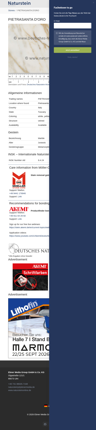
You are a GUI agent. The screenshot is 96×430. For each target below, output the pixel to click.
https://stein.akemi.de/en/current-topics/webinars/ (32, 227)
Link (20, 196)
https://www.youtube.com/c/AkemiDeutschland (30, 236)
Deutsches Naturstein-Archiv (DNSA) (42, 85)
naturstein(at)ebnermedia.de (21, 387)
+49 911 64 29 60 (17, 216)
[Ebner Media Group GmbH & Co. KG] (19, 3)
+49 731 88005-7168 (18, 384)
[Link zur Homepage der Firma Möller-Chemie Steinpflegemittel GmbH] (19, 180)
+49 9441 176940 (17, 193)
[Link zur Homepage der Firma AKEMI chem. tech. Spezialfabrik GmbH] (19, 209)
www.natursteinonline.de (19, 390)
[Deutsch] (45, 406)
